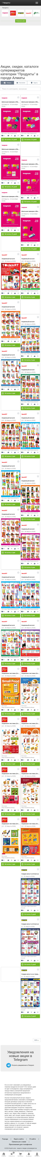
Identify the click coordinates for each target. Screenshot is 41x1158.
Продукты (6, 3)
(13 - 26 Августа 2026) (9, 260)
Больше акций (21, 1031)
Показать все (20, 21)
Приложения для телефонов (20, 1144)
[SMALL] (13, 13)
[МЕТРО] (20, 13)
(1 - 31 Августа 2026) (30, 875)
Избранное (12, 1155)
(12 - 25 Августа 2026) (11, 675)
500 (35, 1040)
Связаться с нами (19, 1142)
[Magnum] (5, 13)
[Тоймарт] (28, 13)
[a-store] (36, 13)
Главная (3, 1156)
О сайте (32, 1139)
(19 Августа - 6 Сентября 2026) (11, 104)
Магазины (20, 1156)
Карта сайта (19, 1139)
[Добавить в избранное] (18, 97)
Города (5, 1139)
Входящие (29, 1156)
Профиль (37, 1156)
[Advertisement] (20, 44)
